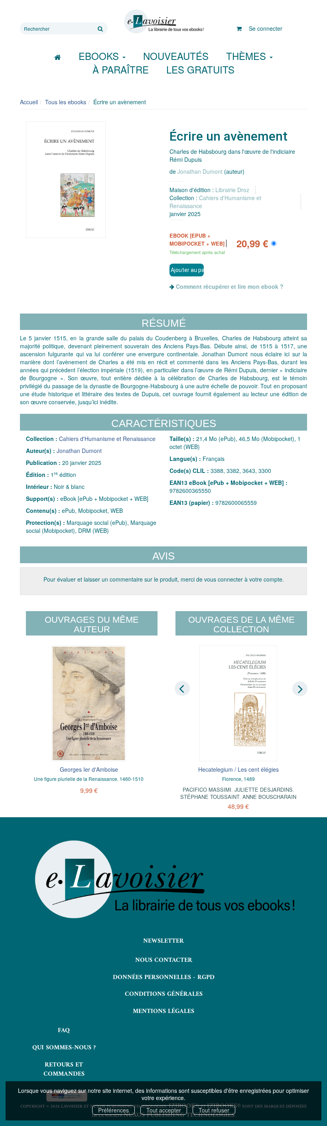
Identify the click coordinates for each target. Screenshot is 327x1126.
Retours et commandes (64, 1069)
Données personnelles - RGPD (164, 977)
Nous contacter (163, 960)
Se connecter (265, 28)
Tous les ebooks (65, 102)
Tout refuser (214, 1110)
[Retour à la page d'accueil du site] (163, 21)
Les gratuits (200, 69)
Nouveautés (176, 56)
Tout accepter (163, 1110)
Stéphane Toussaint (209, 796)
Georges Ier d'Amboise (89, 769)
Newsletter (163, 941)
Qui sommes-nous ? (64, 1047)
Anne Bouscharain (269, 796)
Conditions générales (164, 994)
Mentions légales (163, 1011)
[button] (66, 179)
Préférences (113, 1110)
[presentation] (182, 688)
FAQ (64, 1030)
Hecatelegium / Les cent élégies (238, 769)
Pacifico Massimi (207, 789)
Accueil (29, 102)
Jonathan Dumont (200, 171)
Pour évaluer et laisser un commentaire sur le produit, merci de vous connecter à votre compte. (163, 579)
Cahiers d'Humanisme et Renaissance (107, 439)
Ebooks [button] (100, 56)
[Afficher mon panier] (239, 28)
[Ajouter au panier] (186, 270)
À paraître (121, 69)
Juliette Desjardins (263, 789)
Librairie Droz (232, 190)
